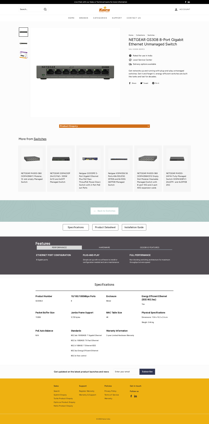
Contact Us (134, 18)
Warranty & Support (87, 395)
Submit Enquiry (60, 395)
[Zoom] (75, 72)
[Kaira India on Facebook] (131, 396)
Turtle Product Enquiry (63, 398)
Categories (100, 18)
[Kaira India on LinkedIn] (135, 396)
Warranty (108, 398)
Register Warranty (86, 391)
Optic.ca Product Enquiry (64, 402)
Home (71, 18)
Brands (83, 18)
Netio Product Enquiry (63, 406)
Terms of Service (111, 395)
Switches (151, 35)
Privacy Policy (110, 391)
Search (57, 391)
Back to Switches (106, 211)
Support (117, 18)
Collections (140, 35)
